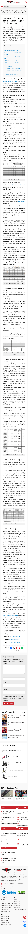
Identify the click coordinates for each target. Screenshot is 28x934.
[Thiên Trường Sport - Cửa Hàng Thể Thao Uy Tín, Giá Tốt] (14, 2)
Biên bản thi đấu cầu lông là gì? (11, 50)
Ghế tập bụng (17, 903)
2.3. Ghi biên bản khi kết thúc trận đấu (14, 70)
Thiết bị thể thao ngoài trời (20, 909)
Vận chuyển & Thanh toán (7, 903)
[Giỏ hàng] (26, 2)
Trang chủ (3, 11)
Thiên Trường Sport (14, 639)
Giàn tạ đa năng (17, 901)
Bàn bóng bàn (17, 905)
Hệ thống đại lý (4, 901)
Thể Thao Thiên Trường (15, 636)
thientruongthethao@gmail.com (10, 887)
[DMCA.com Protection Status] (21, 892)
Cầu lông (13, 11)
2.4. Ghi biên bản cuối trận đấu (12, 72)
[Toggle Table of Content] (22, 47)
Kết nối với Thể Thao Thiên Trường (12, 74)
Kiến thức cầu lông (5, 920)
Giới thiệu (3, 899)
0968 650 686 (6, 885)
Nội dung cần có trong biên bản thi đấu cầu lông (13, 53)
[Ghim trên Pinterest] (19, 648)
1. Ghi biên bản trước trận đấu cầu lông (13, 60)
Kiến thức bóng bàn (5, 916)
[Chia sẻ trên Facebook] (11, 648)
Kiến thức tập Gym (5, 918)
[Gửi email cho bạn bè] (17, 648)
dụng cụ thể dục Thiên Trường (10, 615)
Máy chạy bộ (17, 907)
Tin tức (8, 11)
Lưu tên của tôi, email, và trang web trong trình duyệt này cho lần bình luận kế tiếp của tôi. (13, 698)
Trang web (5, 689)
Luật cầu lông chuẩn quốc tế (18, 185)
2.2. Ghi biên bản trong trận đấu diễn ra (14, 68)
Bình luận (5, 663)
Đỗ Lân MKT (12, 27)
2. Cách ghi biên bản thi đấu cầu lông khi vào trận (14, 63)
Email (4, 682)
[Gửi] (25, 6)
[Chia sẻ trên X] (14, 648)
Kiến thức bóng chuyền (6, 924)
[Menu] (2, 6)
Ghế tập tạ (16, 899)
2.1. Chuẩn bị (9, 66)
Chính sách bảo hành (6, 907)
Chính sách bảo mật (5, 911)
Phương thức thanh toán (6, 905)
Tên (4, 676)
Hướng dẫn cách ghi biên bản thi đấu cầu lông (13, 57)
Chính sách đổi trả (5, 909)
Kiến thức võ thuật (5, 922)
